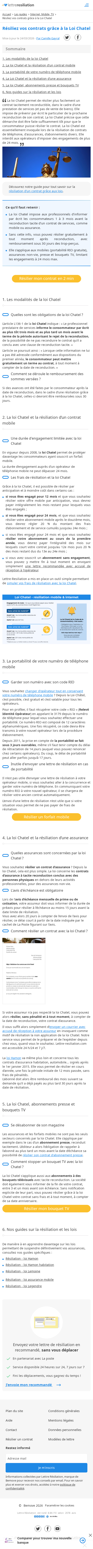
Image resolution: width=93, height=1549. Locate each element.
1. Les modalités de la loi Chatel (25, 59)
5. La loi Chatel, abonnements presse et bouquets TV (40, 85)
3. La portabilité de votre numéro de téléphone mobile (41, 72)
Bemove (29, 1505)
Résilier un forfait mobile (46, 816)
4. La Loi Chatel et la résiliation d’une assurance (36, 79)
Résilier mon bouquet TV (46, 1208)
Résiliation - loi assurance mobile (30, 1280)
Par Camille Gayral (47, 38)
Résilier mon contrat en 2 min (46, 278)
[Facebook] (78, 37)
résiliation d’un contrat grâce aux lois (36, 191)
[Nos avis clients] (46, 1518)
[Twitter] (67, 37)
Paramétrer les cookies (59, 1505)
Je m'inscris (46, 1468)
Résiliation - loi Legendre (24, 1286)
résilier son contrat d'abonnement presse (53, 1155)
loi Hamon (13, 1058)
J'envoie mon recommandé (29, 1384)
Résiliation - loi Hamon (22, 1258)
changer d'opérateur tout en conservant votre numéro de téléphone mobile (42, 693)
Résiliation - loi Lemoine (23, 1271)
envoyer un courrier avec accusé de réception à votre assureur (43, 1029)
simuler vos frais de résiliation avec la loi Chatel (41, 583)
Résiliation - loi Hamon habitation (30, 1265)
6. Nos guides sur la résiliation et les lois (31, 92)
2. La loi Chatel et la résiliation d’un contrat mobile (38, 65)
